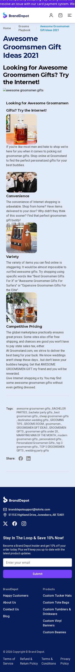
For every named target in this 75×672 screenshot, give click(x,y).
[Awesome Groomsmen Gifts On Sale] (37, 90)
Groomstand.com (21, 350)
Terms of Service (9, 661)
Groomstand (58, 156)
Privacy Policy (65, 661)
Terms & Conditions (49, 661)
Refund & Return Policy (29, 661)
